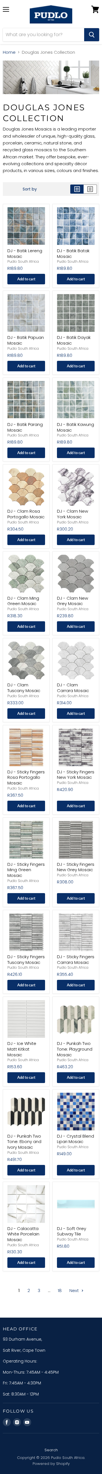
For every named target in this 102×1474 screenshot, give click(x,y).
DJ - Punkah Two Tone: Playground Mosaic (74, 1048)
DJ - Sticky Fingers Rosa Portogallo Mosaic (26, 777)
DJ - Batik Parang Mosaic (25, 427)
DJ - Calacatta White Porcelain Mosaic (23, 1234)
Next (74, 1290)
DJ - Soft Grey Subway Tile (71, 1231)
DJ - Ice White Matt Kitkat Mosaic (21, 1048)
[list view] (90, 189)
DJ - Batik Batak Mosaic (73, 253)
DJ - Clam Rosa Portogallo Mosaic (25, 514)
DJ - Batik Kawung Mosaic (75, 427)
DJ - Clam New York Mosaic (72, 514)
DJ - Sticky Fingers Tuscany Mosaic (26, 959)
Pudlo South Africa (23, 261)
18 (60, 1290)
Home (9, 52)
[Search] (91, 34)
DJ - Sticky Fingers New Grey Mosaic (75, 867)
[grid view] (77, 189)
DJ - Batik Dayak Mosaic (74, 340)
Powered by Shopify (51, 1463)
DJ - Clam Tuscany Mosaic (23, 687)
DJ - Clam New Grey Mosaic (72, 601)
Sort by (30, 189)
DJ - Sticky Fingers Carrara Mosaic (75, 959)
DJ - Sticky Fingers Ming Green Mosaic (26, 869)
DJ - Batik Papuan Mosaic (25, 340)
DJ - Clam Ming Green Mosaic (23, 601)
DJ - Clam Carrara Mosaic (73, 687)
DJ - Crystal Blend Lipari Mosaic (75, 1139)
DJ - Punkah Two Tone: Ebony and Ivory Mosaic (24, 1141)
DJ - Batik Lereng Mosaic (24, 253)
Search (51, 1450)
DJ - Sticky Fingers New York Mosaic (75, 775)
